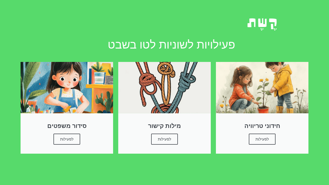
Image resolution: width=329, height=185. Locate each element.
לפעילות (262, 139)
